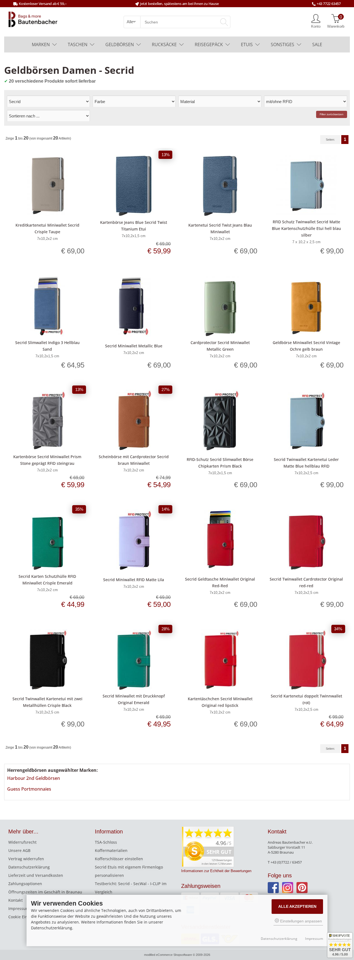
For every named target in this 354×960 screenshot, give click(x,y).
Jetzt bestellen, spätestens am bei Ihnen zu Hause (179, 3)
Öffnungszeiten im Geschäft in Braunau (45, 892)
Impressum (18, 908)
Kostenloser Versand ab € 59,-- (43, 3)
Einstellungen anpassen (300, 921)
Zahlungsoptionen (25, 883)
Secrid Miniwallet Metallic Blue (133, 345)
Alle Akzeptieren (297, 906)
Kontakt (15, 900)
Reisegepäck (209, 44)
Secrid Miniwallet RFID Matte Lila (133, 579)
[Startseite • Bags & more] (33, 19)
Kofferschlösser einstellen (119, 858)
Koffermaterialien (111, 850)
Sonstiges (282, 44)
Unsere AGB (19, 850)
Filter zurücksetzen (331, 114)
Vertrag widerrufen (26, 858)
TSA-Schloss (106, 842)
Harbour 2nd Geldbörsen (33, 778)
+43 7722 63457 (329, 3)
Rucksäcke (164, 44)
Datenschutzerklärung (29, 867)
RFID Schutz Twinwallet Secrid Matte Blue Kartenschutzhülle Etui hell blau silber (306, 228)
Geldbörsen (119, 44)
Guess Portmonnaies (29, 789)
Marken (41, 44)
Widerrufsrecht (22, 842)
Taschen (77, 44)
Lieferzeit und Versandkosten (35, 875)
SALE (317, 44)
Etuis (247, 44)
